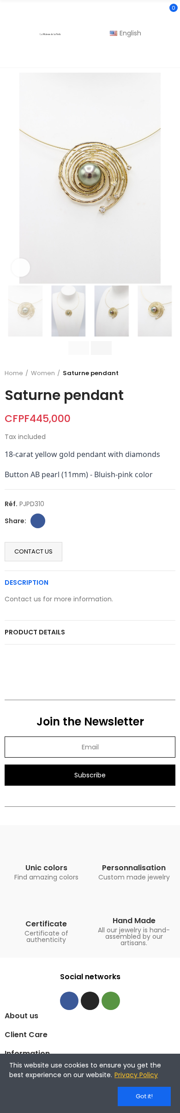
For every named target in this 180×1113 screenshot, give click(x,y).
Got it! (144, 1096)
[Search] (153, 12)
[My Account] (170, 55)
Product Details (35, 632)
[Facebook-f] (69, 1001)
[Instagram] (90, 1001)
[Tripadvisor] (111, 1001)
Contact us (33, 551)
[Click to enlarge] (21, 267)
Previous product (145, 373)
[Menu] (9, 34)
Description (26, 582)
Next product (168, 373)
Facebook (37, 521)
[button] (14, 178)
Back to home (157, 373)
